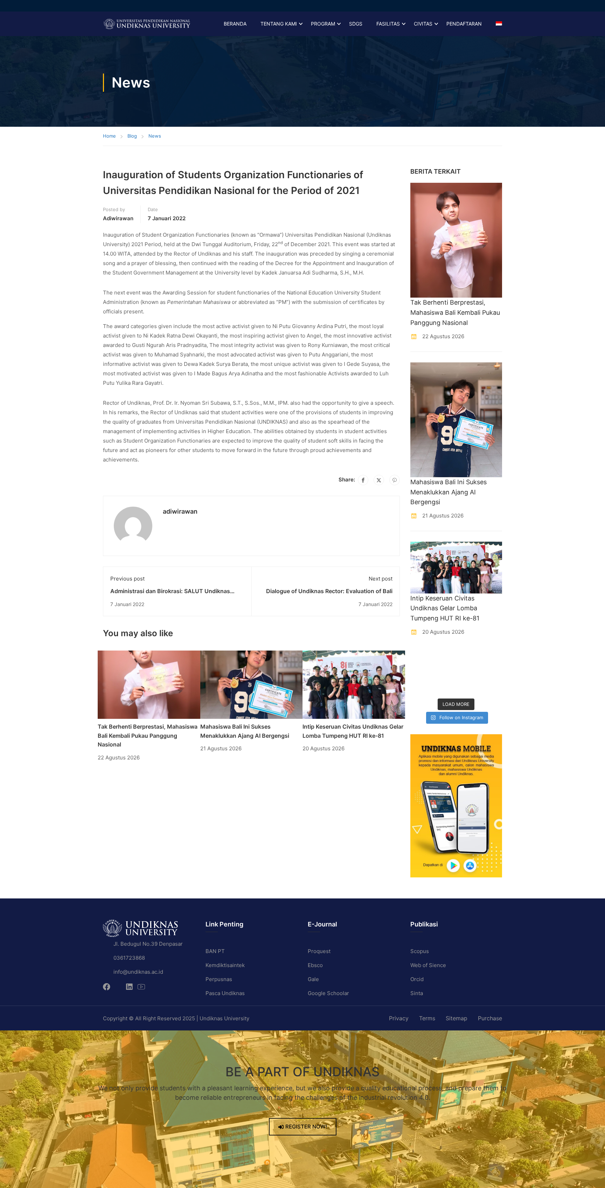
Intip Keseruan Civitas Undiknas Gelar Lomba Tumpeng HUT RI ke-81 (444, 608)
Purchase (490, 1018)
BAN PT (215, 951)
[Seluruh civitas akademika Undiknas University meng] (420, 687)
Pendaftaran (464, 24)
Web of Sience (428, 965)
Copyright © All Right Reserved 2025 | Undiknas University (176, 1018)
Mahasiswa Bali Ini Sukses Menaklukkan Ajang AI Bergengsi (448, 492)
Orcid (417, 979)
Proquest (319, 951)
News (154, 136)
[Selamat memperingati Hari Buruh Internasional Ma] (468, 687)
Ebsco (315, 965)
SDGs (355, 24)
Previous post (127, 578)
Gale (313, 979)
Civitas (423, 24)
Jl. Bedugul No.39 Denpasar (148, 943)
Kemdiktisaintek (225, 965)
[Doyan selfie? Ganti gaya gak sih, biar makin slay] (492, 657)
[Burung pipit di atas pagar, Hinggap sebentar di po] (492, 687)
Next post (380, 578)
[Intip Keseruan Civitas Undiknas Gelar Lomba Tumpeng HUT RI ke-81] (353, 684)
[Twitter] (379, 480)
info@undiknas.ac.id (138, 971)
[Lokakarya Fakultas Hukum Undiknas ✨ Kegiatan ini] (468, 672)
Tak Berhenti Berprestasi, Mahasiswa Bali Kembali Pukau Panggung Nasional (147, 735)
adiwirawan (118, 218)
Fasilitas (388, 24)
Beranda (235, 24)
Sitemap (456, 1018)
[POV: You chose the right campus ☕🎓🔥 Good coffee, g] (492, 672)
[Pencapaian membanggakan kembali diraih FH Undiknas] (444, 687)
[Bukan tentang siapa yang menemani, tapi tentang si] (420, 672)
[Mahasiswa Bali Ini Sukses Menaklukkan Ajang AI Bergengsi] (251, 684)
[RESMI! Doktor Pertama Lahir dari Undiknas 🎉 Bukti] (444, 657)
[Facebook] (363, 480)
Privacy (399, 1018)
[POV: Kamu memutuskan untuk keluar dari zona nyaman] (468, 657)
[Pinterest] (394, 480)
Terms (427, 1018)
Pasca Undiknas (225, 993)
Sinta (416, 993)
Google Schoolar (328, 993)
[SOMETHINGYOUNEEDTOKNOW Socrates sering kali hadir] (444, 672)
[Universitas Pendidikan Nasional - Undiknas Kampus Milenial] (146, 24)
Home (109, 136)
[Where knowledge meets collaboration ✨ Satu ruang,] (420, 657)
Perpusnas (219, 979)
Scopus (419, 951)
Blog (132, 136)
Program (323, 24)
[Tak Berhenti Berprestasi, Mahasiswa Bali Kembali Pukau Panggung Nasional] (149, 684)
